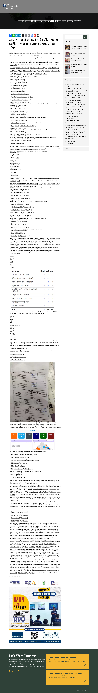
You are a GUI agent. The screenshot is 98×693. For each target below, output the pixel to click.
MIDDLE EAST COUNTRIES (73, 120)
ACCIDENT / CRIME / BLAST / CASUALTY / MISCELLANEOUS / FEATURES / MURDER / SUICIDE (75, 85)
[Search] (85, 37)
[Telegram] (16, 35)
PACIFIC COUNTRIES (71, 124)
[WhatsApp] (13, 35)
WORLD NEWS (70, 143)
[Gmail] (35, 35)
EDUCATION (69, 115)
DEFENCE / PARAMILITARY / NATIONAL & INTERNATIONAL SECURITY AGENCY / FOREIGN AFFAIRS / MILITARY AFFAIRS (75, 111)
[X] (22, 35)
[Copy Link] (28, 35)
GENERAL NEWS (70, 118)
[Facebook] (10, 35)
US (67, 140)
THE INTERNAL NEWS (8, 8)
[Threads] (38, 35)
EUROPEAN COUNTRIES (72, 116)
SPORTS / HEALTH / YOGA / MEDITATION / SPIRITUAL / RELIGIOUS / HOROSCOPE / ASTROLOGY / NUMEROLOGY (75, 127)
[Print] (25, 35)
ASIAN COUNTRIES (71, 99)
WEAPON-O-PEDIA (71, 141)
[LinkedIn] (19, 35)
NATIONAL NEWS (71, 122)
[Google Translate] (32, 35)
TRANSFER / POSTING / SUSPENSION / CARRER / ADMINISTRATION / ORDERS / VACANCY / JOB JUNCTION (75, 133)
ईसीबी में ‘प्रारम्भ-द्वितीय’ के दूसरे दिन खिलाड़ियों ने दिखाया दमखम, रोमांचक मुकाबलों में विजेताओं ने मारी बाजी (79, 48)
